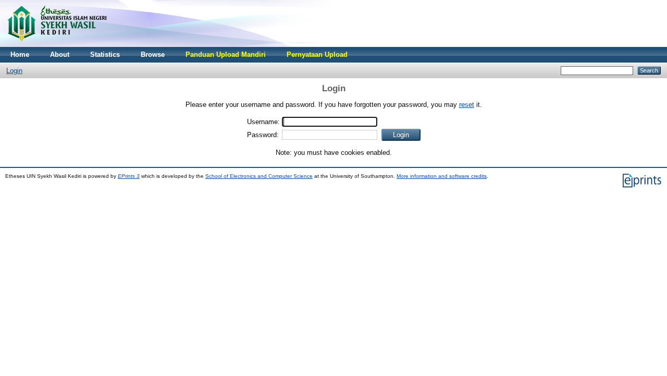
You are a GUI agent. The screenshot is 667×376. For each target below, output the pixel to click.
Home (19, 54)
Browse (153, 54)
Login (14, 71)
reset (466, 104)
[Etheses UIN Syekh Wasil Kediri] (57, 44)
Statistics (105, 54)
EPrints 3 (129, 176)
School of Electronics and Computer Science (259, 176)
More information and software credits (442, 176)
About (59, 54)
